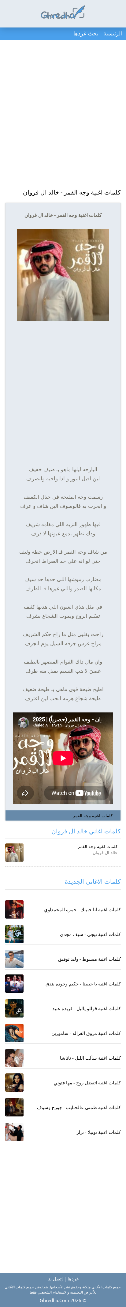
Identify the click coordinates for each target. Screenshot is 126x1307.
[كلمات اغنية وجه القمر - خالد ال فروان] (14, 852)
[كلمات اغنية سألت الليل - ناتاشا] (14, 1058)
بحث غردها (85, 33)
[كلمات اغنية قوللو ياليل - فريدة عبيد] (14, 1008)
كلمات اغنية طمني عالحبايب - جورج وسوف (79, 1107)
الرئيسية (112, 33)
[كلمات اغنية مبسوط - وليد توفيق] (14, 959)
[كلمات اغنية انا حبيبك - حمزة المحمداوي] (14, 909)
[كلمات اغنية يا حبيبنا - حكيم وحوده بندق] (14, 983)
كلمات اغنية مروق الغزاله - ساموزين (86, 1033)
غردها (73, 1279)
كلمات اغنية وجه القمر (93, 815)
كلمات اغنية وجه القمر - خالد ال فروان (72, 192)
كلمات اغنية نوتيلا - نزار (99, 1132)
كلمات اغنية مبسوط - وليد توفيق (89, 959)
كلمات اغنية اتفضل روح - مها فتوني (87, 1082)
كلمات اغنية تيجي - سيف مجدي (90, 934)
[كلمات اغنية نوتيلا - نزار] (14, 1132)
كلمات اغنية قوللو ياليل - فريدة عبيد (86, 1008)
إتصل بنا (55, 1279)
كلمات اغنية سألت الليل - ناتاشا (90, 1058)
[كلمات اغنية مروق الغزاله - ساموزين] (14, 1033)
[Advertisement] (63, 115)
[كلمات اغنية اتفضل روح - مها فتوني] (14, 1082)
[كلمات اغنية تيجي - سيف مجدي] (14, 934)
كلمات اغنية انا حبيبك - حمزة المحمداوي (82, 909)
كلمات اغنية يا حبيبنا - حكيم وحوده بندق (83, 984)
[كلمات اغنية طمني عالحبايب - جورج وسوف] (14, 1107)
